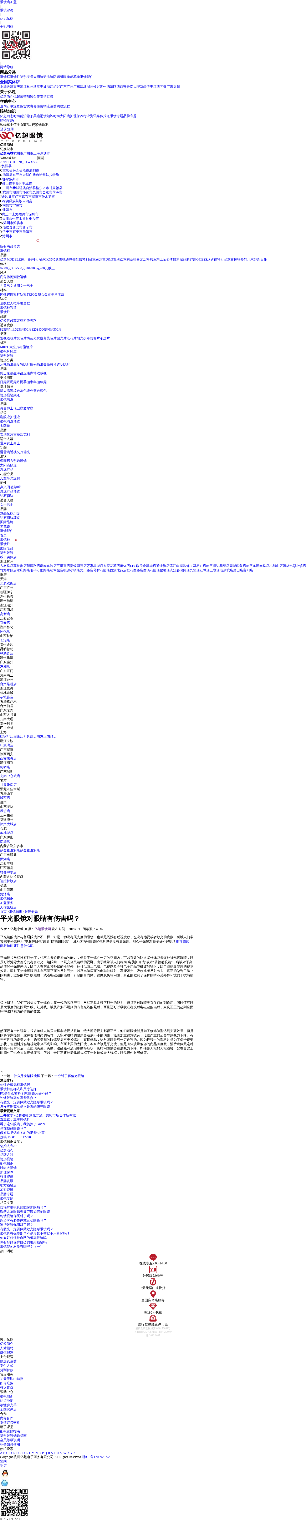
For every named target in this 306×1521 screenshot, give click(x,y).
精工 (159, 259)
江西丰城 (6, 863)
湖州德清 (106, 86)
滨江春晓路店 (180, 570)
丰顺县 (17, 183)
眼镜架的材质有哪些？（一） (21, 1246)
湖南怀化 (6, 627)
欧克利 (125, 259)
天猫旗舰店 (8, 907)
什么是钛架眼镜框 (27, 1076)
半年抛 (35, 382)
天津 (10, 86)
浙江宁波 (40, 86)
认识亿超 (6, 18)
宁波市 (17, 205)
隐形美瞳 (26, 77)
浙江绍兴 (53, 86)
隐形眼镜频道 (10, 395)
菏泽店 (5, 894)
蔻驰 (133, 259)
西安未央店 (8, 758)
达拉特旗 (52, 175)
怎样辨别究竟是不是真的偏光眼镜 (25, 1106)
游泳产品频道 (10, 491)
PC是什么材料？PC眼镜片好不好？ (26, 1093)
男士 (30, 285)
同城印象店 (237, 566)
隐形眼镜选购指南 (13, 1435)
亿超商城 (6, 153)
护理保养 (76, 116)
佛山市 (7, 183)
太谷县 (24, 218)
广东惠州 (6, 662)
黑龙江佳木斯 (10, 789)
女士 (23, 285)
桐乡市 (34, 218)
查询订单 (6, 106)
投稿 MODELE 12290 (15, 1137)
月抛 (20, 382)
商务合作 (6, 1418)
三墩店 (215, 570)
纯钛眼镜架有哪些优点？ (18, 1098)
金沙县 (7, 196)
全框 (26, 303)
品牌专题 (130, 116)
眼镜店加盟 (8, 2)
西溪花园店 (151, 570)
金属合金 (41, 294)
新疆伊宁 (146, 86)
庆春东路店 (48, 566)
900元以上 (47, 268)
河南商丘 (6, 675)
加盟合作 (33, 96)
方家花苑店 (111, 566)
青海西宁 (6, 793)
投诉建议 (6, 1387)
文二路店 (86, 570)
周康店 (18, 736)
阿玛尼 (39, 259)
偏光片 (62, 338)
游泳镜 (48, 77)
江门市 (17, 196)
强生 (13, 373)
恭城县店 (6, 697)
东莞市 (17, 175)
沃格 (146, 259)
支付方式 (6, 1365)
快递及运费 (8, 1361)
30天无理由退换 (11, 1379)
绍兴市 (24, 214)
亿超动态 (6, 116)
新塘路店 (33, 566)
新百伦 (262, 259)
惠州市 (37, 192)
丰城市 (27, 183)
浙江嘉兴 (6, 688)
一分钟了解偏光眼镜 (69, 1076)
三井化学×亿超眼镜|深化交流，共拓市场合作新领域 (38, 1115)
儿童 (3, 285)
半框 (20, 303)
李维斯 (175, 259)
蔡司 (23, 320)
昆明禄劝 (6, 649)
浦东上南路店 (47, 736)
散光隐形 (36, 364)
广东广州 (66, 86)
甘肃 (52, 188)
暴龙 (139, 259)
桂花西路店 (135, 570)
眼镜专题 (116, 116)
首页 (3, 535)
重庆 (16, 86)
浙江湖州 (6, 605)
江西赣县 (6, 868)
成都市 (34, 170)
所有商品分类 (10, 246)
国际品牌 (6, 522)
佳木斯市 (48, 196)
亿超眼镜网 (42, 929)
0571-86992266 (10, 1519)
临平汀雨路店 (40, 570)
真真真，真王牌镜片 (15, 1119)
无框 (13, 303)
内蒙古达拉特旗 (11, 876)
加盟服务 (6, 903)
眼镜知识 (6, 898)
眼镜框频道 (8, 307)
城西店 (5, 798)
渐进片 (105, 338)
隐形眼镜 (6, 355)
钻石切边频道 (10, 517)
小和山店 (276, 566)
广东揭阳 (173, 86)
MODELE (14, 259)
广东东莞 (6, 710)
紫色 (36, 390)
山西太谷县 (8, 714)
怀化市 (27, 192)
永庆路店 (23, 570)
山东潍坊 (6, 806)
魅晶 (3, 513)
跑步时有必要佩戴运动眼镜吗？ (23, 1220)
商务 (3, 277)
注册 (10, 129)
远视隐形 (6, 364)
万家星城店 (95, 566)
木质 (61, 294)
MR (2, 347)
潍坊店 (5, 811)
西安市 (17, 227)
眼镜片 (15, 77)
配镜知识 (46, 116)
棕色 (16, 390)
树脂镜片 (26, 347)
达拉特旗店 (8, 881)
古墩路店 (6, 566)
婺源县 (7, 166)
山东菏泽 (6, 890)
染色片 (52, 338)
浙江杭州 (26, 86)
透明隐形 (63, 364)
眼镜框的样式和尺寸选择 (18, 1089)
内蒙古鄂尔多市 (11, 846)
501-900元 (32, 268)
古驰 (62, 259)
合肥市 (47, 192)
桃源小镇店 (71, 570)
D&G (109, 259)
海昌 (20, 373)
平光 (10, 478)
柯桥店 (5, 767)
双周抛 (12, 382)
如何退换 (6, 1383)
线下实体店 (8, 557)
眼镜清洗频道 (10, 421)
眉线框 (5, 303)
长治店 (5, 640)
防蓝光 (32, 338)
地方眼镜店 (8, 1185)
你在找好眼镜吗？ (13, 1128)
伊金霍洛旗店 (10, 850)
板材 (16, 294)
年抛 (43, 382)
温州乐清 (6, 658)
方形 (13, 461)
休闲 (10, 277)
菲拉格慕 (237, 259)
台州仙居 (6, 706)
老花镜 (75, 77)
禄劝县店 (6, 653)
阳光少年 (83, 338)
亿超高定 (13, 320)
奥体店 (125, 566)
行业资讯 (90, 116)
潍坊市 (18, 223)
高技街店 (20, 566)
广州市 (28, 153)
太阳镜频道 (8, 465)
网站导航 (6, 67)
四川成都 (6, 728)
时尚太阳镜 (61, 116)
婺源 (3, 885)
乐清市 (27, 231)
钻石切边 (6, 496)
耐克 (92, 259)
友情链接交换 (10, 1422)
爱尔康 (28, 408)
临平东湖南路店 (257, 566)
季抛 (26, 382)
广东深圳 (80, 86)
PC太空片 (12, 347)
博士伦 (5, 373)
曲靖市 (7, 210)
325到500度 (40, 329)
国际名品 (6, 548)
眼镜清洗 (6, 399)
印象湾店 (6, 745)
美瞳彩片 (50, 364)
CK (46, 259)
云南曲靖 (6, 815)
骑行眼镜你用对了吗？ (16, 1224)
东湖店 (5, 666)
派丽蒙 (185, 259)
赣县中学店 (8, 872)
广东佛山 (6, 837)
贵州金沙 (6, 644)
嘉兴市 (27, 196)
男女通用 (13, 285)
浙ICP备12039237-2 (96, 1457)
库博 (33, 373)
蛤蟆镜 (22, 461)
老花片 (72, 338)
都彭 (75, 259)
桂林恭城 (6, 693)
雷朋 (116, 259)
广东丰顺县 (8, 854)
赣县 (59, 188)
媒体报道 (103, 116)
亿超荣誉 (20, 96)
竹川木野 (250, 259)
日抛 (3, 382)
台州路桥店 (8, 684)
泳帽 (17, 487)
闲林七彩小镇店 (294, 566)
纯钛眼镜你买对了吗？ (16, 1216)
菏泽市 (57, 192)
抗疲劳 (42, 338)
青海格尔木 (8, 701)
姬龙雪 (101, 259)
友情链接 (46, 96)
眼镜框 (5, 77)
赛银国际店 (78, 566)
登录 (3, 129)
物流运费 (50, 106)
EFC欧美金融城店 (143, 566)
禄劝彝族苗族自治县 (17, 201)
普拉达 (54, 259)
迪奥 (69, 259)
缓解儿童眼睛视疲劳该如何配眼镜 (25, 1211)
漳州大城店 (8, 824)
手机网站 (6, 26)
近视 (13, 452)
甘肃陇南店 (8, 784)
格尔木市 (42, 188)
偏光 (26, 452)
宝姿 (166, 259)
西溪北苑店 (118, 570)
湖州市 (17, 192)
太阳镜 (38, 77)
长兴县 (14, 170)
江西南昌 (6, 609)
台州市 (14, 218)
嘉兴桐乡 (6, 723)
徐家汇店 (6, 736)
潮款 (16, 277)
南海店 (5, 841)
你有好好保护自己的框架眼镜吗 (23, 1238)
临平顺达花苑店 (217, 566)
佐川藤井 (27, 259)
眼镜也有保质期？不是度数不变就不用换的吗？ (35, 1233)
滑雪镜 (5, 452)
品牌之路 (6, 1154)
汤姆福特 (213, 259)
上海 (3, 86)
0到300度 (55, 329)
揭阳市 (37, 196)
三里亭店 (63, 566)
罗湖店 (5, 859)
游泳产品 (6, 469)
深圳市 (45, 153)
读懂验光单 (8, 1405)
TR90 (30, 294)
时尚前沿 (20, 116)
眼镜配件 (86, 77)
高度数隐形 (21, 364)
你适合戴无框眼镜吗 (15, 1084)
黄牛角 (53, 294)
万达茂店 (30, 736)
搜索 (40, 157)
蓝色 (43, 390)
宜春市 (17, 231)
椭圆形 (5, 461)
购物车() (7, 120)
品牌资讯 (6, 1181)
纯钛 (3, 294)
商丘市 (7, 214)
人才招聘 (6, 1348)
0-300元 (5, 268)
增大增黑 (6, 390)
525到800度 (23, 329)
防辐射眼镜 (61, 77)
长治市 (24, 170)
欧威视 (42, 373)
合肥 (3, 828)
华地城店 (6, 833)
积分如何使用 (10, 1444)
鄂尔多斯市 (10, 179)
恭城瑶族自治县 (24, 188)
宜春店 (5, 622)
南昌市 (7, 205)
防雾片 (95, 338)
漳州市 (7, 236)
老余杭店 (226, 570)
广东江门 (6, 671)
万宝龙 (225, 259)
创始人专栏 (8, 1146)
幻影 (16, 513)
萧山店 (238, 570)
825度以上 (7, 329)
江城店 (205, 570)
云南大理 (133, 86)
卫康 (26, 373)
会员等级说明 (10, 1440)
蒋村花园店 (101, 570)
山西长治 (6, 636)
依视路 (32, 320)
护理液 (15, 417)
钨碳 (10, 294)
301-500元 (18, 268)
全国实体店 (10, 82)
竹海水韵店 (8, 570)
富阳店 (248, 570)
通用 (3, 443)
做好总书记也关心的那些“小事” (23, 1133)
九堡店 (195, 570)
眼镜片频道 (8, 351)
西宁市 (27, 227)
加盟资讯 (6, 1189)
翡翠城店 (56, 570)
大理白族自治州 (34, 175)
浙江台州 (6, 679)
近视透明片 (8, 338)
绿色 (30, 390)
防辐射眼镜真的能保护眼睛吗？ (23, 1207)
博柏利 (84, 259)
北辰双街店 (8, 583)
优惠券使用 (35, 106)
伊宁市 (7, 231)
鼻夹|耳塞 (7, 487)
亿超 (3, 259)
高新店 (5, 614)
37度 (193, 259)
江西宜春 (160, 86)
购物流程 (63, 106)
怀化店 (5, 631)
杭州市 (18, 153)
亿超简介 (6, 96)
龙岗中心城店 (10, 776)
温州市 (8, 223)
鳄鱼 (153, 259)
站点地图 (6, 1400)
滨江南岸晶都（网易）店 (187, 566)
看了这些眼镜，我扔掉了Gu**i (22, 1124)
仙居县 (7, 227)
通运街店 (162, 566)
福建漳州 (6, 819)
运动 (23, 277)
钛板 (23, 294)
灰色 (23, 390)
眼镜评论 (6, 10)
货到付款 (6, 1370)
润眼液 (5, 417)
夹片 (20, 452)
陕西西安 (120, 86)
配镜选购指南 (10, 1431)
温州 (3, 802)
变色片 (22, 338)
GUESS (201, 259)
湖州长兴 (93, 86)
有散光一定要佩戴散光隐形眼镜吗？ (26, 1102)
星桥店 (165, 570)
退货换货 (20, 106)
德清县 (7, 175)
